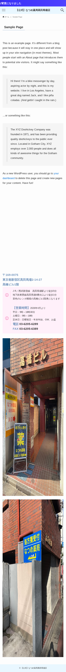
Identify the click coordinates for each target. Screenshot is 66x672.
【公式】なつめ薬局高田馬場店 (33, 10)
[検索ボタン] (62, 10)
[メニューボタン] (3, 10)
